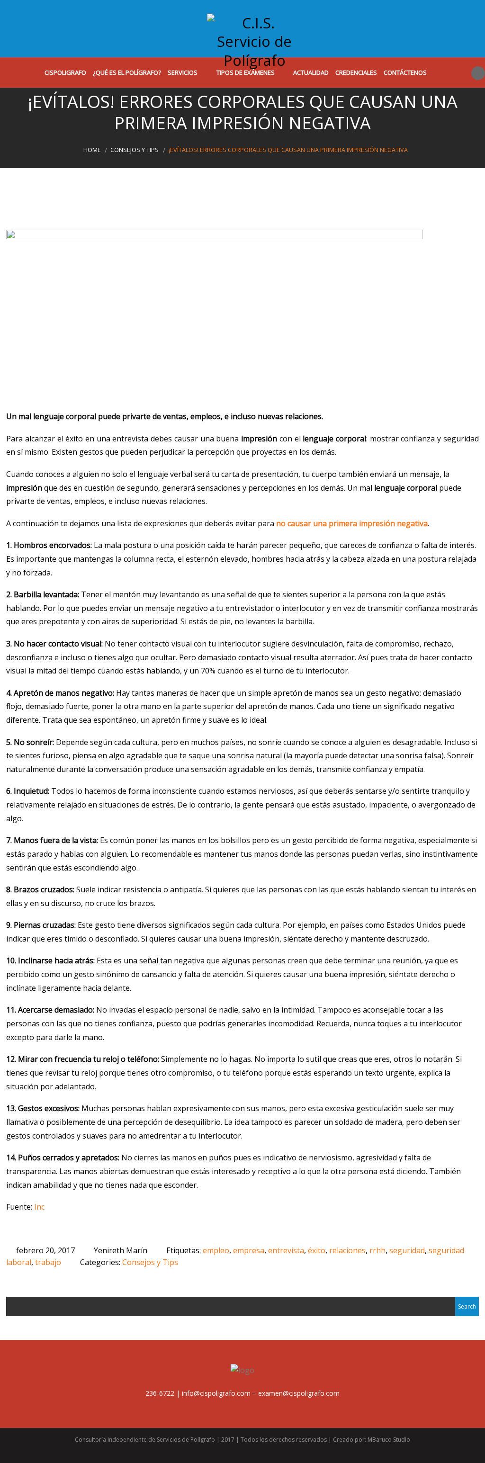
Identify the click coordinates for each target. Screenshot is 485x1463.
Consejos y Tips (134, 150)
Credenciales (356, 72)
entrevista (286, 1250)
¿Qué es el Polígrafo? (127, 72)
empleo (216, 1250)
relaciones (347, 1250)
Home (92, 150)
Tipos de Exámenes (245, 72)
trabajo (48, 1262)
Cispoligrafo (65, 72)
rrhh (377, 1250)
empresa (248, 1250)
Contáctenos (405, 72)
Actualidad (311, 72)
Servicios (183, 72)
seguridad (407, 1250)
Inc (39, 1207)
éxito (316, 1250)
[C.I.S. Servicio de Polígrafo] (254, 35)
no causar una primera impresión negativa (352, 523)
